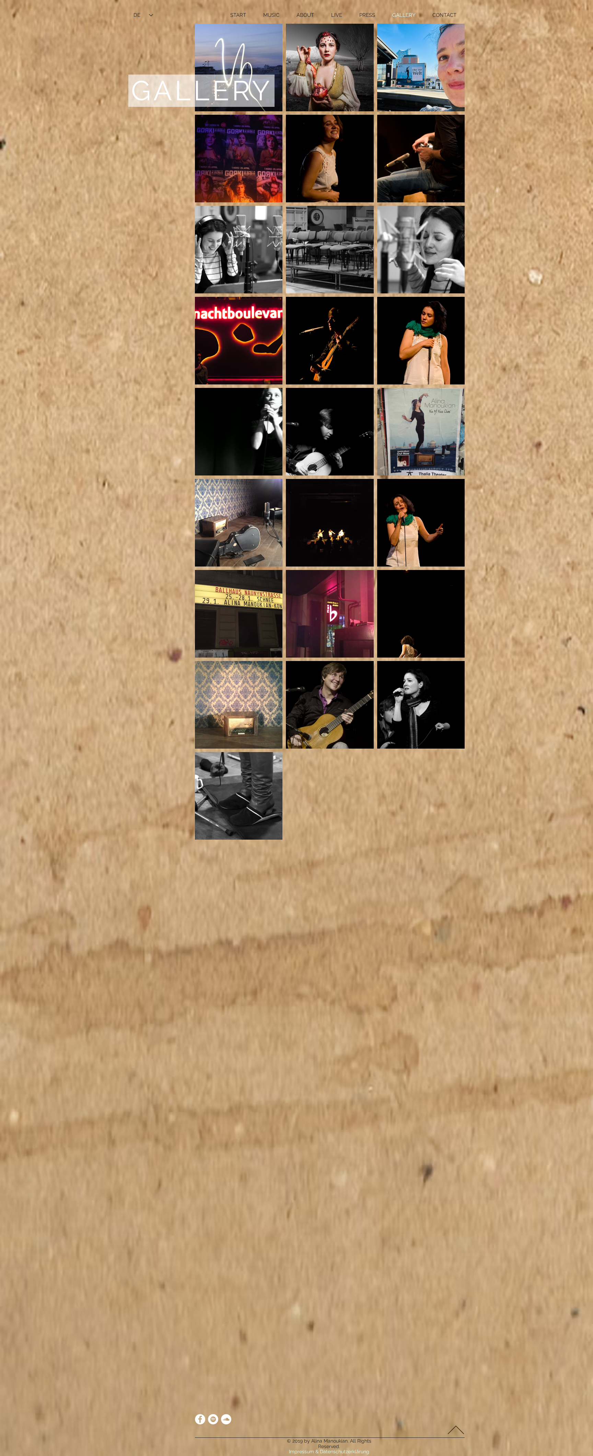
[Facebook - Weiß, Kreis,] (200, 1419)
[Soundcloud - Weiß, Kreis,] (226, 1419)
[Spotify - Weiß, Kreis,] (213, 1419)
